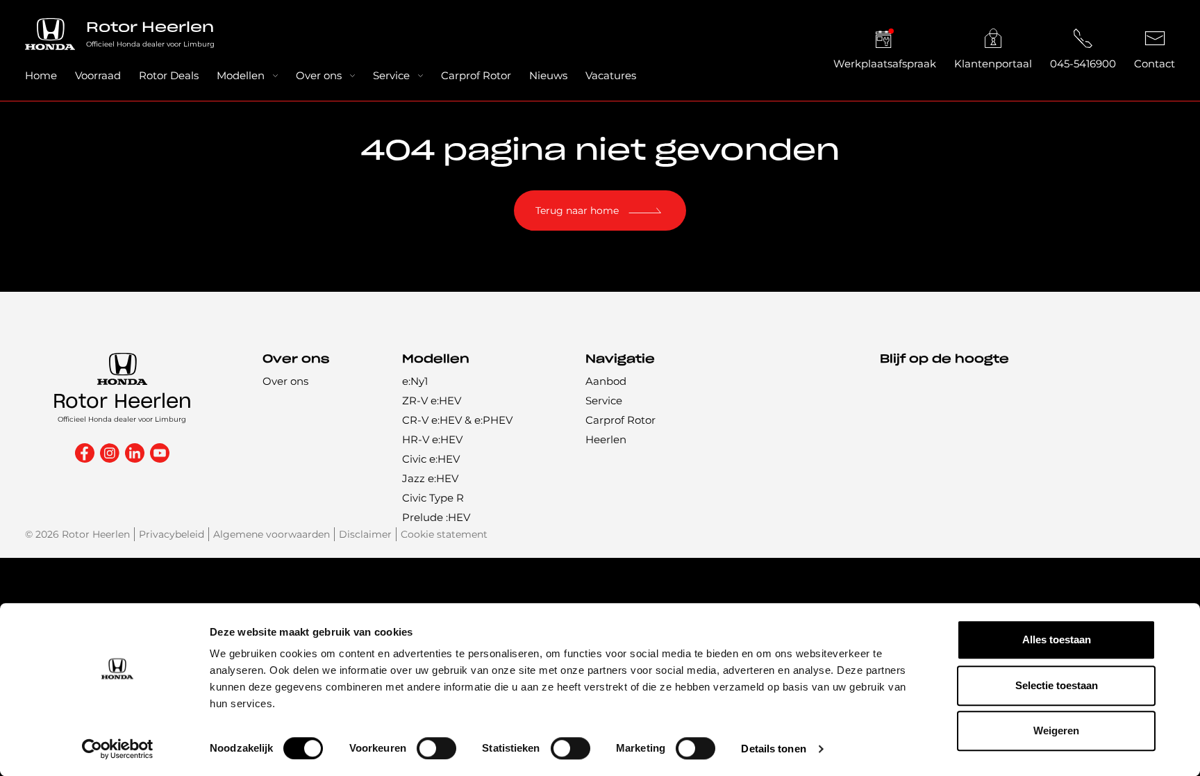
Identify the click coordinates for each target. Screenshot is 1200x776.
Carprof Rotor (476, 75)
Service (391, 75)
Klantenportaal (993, 63)
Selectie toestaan (1056, 685)
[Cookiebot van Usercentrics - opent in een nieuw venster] (117, 748)
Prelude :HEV (436, 517)
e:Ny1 (415, 381)
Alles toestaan (1056, 639)
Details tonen (773, 748)
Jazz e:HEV (430, 478)
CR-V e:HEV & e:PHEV (457, 420)
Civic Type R (433, 497)
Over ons (319, 75)
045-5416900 (1083, 63)
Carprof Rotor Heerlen (620, 429)
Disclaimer (365, 534)
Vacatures (610, 75)
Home (41, 75)
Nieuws (548, 75)
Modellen (241, 75)
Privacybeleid (171, 534)
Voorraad (98, 75)
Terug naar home (577, 210)
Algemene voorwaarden (271, 534)
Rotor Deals (169, 75)
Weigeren (1056, 730)
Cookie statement (444, 534)
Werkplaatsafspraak (884, 63)
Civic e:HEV (431, 458)
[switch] (436, 748)
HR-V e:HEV (432, 439)
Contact (1154, 63)
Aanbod (605, 381)
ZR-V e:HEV (431, 400)
